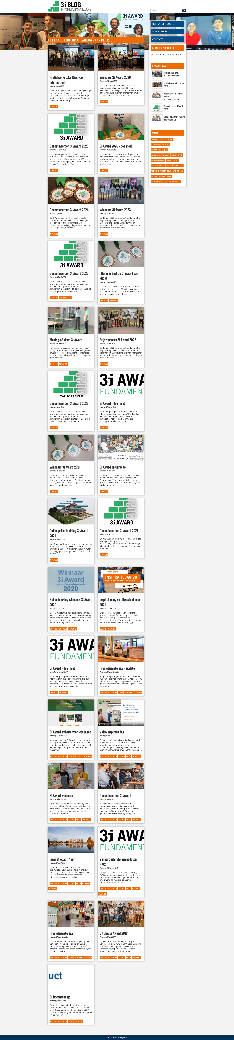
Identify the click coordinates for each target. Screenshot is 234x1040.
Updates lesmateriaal (161, 176)
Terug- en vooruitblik (161, 171)
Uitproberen (160, 31)
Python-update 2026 (175, 165)
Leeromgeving (157, 165)
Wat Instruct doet (159, 181)
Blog (163, 139)
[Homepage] (69, 6)
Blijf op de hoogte (163, 23)
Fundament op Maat (160, 155)
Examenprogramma (160, 144)
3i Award (155, 139)
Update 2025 (178, 171)
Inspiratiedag (172, 160)
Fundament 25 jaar (159, 150)
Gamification (177, 155)
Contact (157, 39)
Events (170, 139)
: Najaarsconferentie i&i (166, 54)
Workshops (175, 181)
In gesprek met (158, 160)
